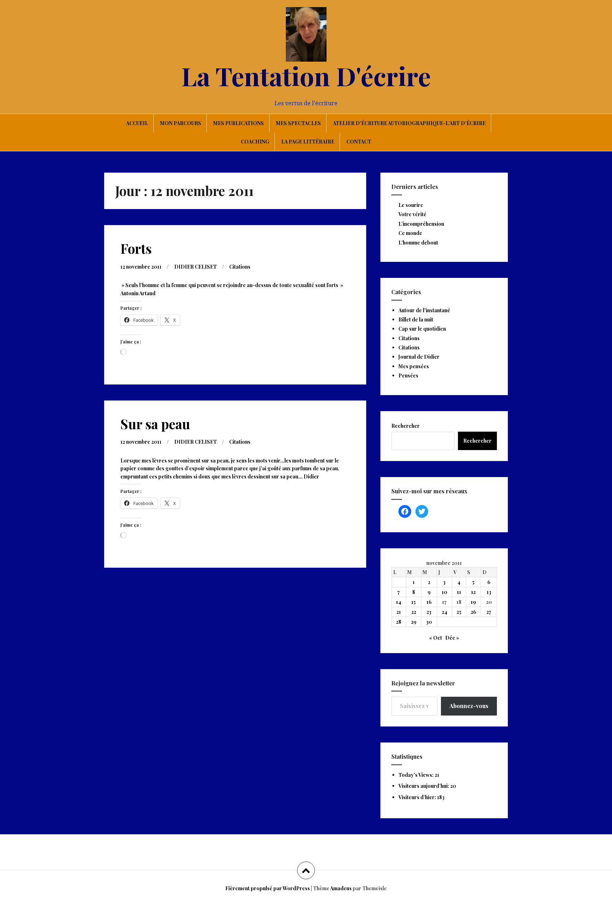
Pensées (408, 375)
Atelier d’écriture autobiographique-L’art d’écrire (409, 123)
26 (473, 611)
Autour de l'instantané (424, 310)
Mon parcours (180, 123)
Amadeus (341, 888)
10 (444, 592)
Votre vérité (412, 214)
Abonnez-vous (468, 706)
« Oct (435, 637)
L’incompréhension (421, 223)
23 (428, 611)
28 (398, 621)
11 (459, 592)
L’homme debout (418, 242)
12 (473, 592)
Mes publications (238, 123)
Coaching (255, 141)
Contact (358, 141)
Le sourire (410, 205)
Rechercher (405, 425)
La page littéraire (307, 141)
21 (398, 611)
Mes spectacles (298, 123)
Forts (136, 248)
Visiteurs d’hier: (417, 797)
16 (429, 602)
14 (398, 602)
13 (489, 592)
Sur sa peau (155, 423)
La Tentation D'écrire (306, 75)
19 (473, 602)
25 (459, 611)
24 (444, 611)
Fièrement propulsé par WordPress (267, 888)
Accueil (137, 123)
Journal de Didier (419, 356)
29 (413, 621)
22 (413, 611)
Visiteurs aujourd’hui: (424, 786)
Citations (239, 266)
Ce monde (410, 233)
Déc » (452, 637)
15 (413, 602)
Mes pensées (413, 366)
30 (429, 621)
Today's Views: (416, 775)
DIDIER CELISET (195, 266)
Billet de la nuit (415, 319)
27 (488, 611)
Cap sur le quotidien (422, 328)
